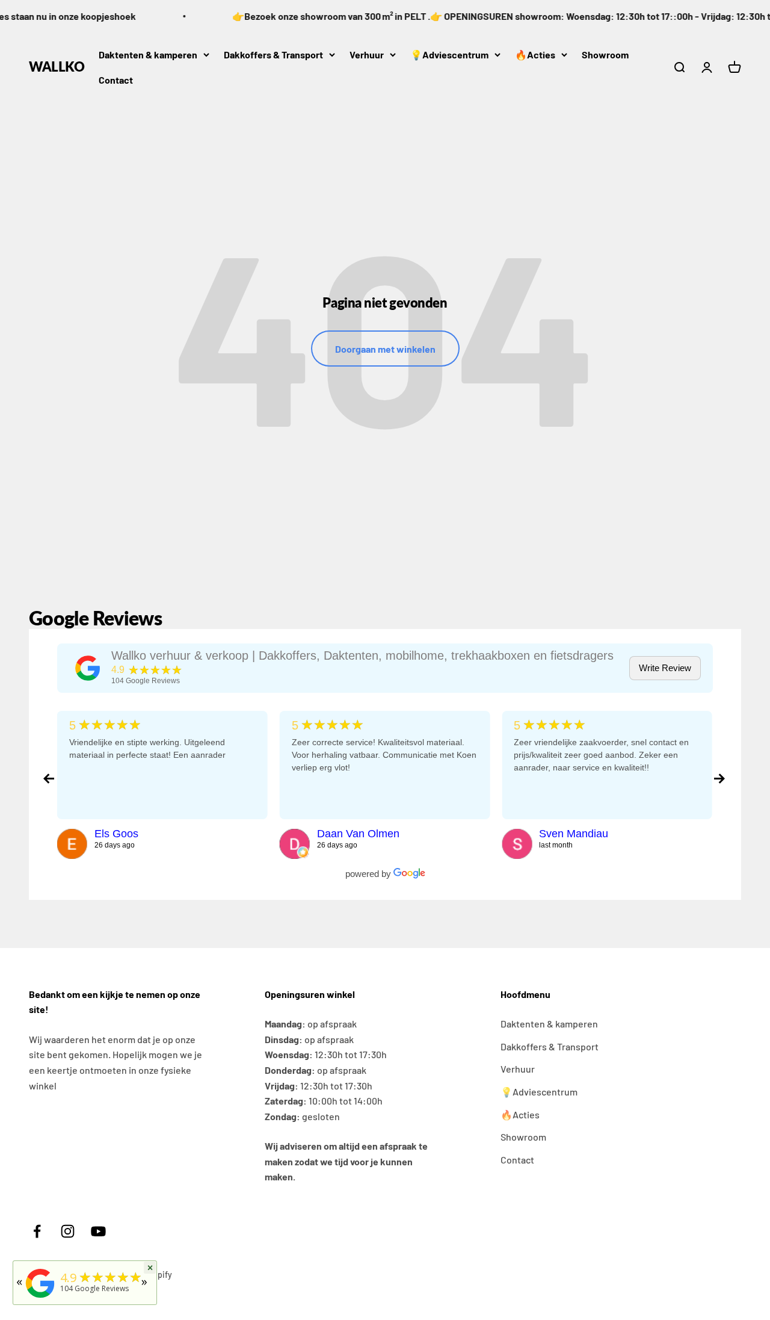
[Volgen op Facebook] (37, 1231)
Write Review (665, 668)
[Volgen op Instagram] (68, 1231)
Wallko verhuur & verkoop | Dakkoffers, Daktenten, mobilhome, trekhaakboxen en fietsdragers (362, 655)
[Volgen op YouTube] (98, 1231)
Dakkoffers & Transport (273, 54)
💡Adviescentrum (449, 54)
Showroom (605, 54)
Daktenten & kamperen (148, 54)
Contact (116, 79)
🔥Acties (535, 54)
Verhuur (367, 54)
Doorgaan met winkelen (385, 349)
